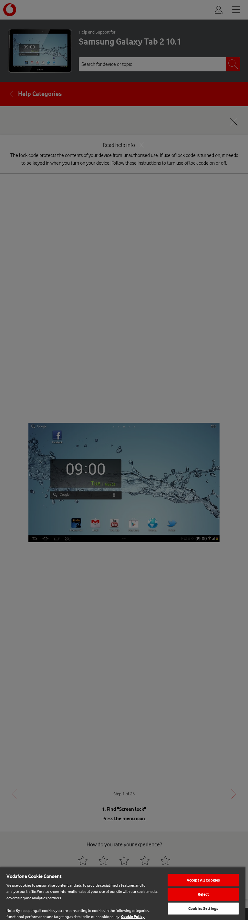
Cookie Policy (133, 916)
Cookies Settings (203, 908)
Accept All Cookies (203, 880)
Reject (203, 894)
